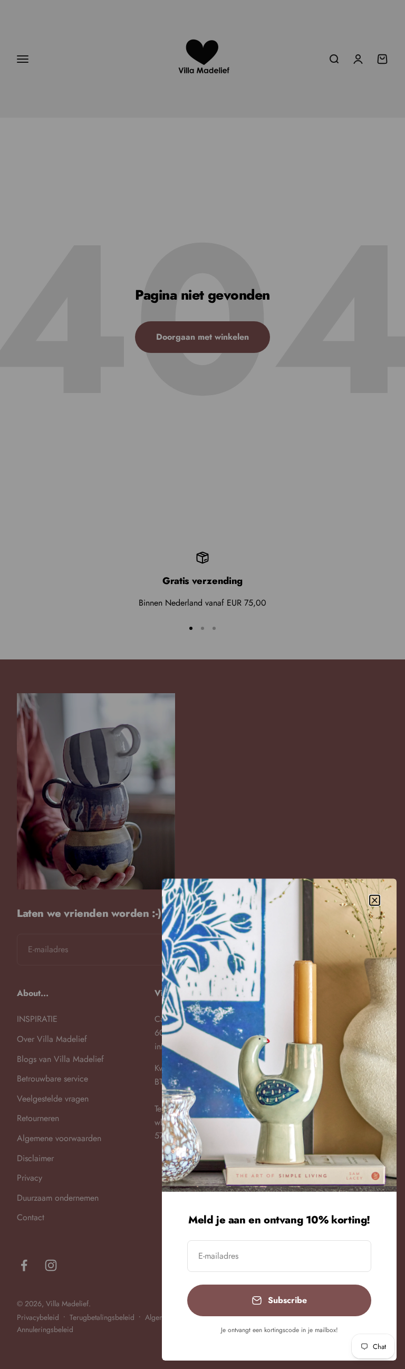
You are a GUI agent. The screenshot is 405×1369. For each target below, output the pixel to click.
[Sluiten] (375, 900)
